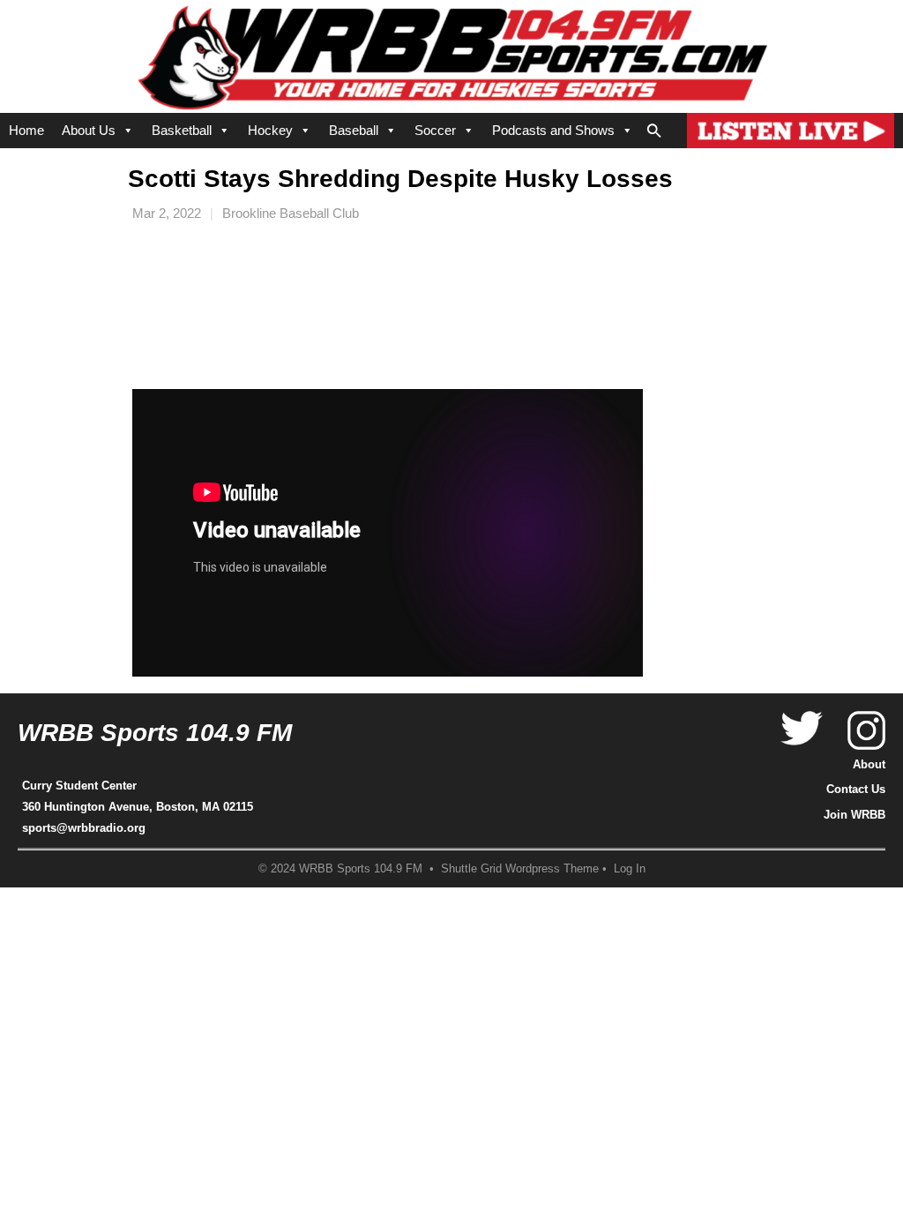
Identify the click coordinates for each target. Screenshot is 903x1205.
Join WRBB (854, 814)
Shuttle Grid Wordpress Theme (520, 869)
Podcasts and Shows (553, 130)
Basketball (182, 130)
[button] (654, 127)
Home (26, 130)
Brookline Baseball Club (290, 213)
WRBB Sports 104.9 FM (155, 732)
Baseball (353, 130)
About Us (89, 130)
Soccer (435, 130)
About (869, 764)
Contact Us (855, 789)
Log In (630, 869)
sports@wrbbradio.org (84, 828)
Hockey (270, 130)
